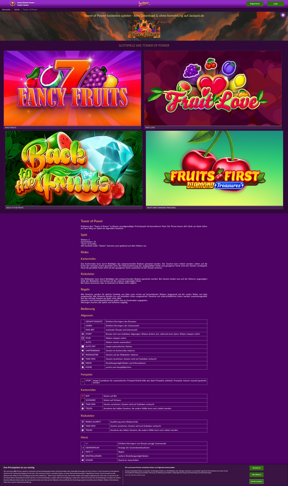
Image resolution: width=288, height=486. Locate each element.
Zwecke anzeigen (256, 481)
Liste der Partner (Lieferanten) (135, 475)
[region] (144, 475)
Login (276, 4)
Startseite (6, 10)
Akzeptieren (257, 468)
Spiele (17, 10)
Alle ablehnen (256, 474)
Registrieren (255, 4)
